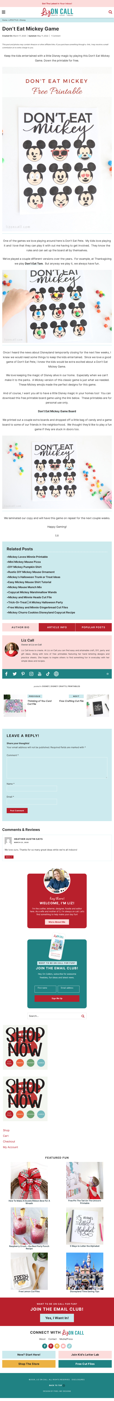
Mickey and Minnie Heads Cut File (30, 597)
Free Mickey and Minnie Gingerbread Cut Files (38, 607)
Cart (6, 1135)
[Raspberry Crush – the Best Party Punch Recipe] (29, 1243)
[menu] (3, 12)
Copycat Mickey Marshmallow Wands (32, 592)
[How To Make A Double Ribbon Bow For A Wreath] (29, 1197)
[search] (110, 12)
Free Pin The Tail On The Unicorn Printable (84, 1201)
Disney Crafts (59, 686)
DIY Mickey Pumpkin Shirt (25, 566)
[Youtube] (63, 1346)
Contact (52, 1339)
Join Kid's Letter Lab (85, 1354)
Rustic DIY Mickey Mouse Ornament (31, 572)
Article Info (57, 627)
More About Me (57, 922)
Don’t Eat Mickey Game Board (57, 411)
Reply (9, 857)
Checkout (9, 1141)
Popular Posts (93, 627)
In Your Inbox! (57, 3)
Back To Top (55, 1385)
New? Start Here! (29, 1354)
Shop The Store (28, 1363)
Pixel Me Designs (62, 1391)
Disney (46, 686)
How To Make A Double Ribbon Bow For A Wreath (29, 1202)
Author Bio (20, 627)
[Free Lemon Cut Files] (29, 1288)
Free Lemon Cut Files (29, 1291)
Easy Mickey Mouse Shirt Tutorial (29, 582)
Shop (6, 1130)
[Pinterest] (50, 1346)
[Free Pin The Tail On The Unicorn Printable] (84, 1197)
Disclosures (78, 1380)
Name (11, 783)
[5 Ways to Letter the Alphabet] (84, 1243)
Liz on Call (57, 12)
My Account (10, 1147)
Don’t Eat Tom (34, 263)
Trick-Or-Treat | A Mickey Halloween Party (35, 602)
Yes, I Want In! (57, 1318)
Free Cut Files (85, 1363)
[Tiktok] (69, 1346)
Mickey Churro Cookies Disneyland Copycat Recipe (41, 612)
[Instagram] (57, 1346)
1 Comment (55, 36)
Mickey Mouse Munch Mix (25, 587)
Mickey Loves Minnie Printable (28, 556)
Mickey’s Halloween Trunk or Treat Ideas (34, 577)
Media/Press (66, 1339)
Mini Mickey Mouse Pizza (24, 561)
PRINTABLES (74, 686)
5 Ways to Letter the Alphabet (84, 1246)
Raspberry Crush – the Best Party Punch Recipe (29, 1247)
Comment (13, 755)
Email (10, 796)
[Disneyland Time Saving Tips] (84, 1288)
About (42, 1339)
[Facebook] (44, 1346)
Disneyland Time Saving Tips (84, 1291)
